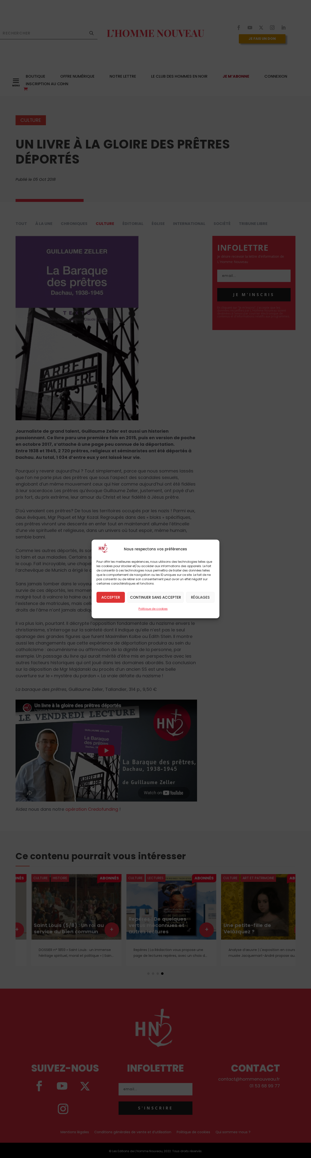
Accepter (110, 597)
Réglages (200, 597)
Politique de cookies (153, 609)
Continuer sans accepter (155, 597)
